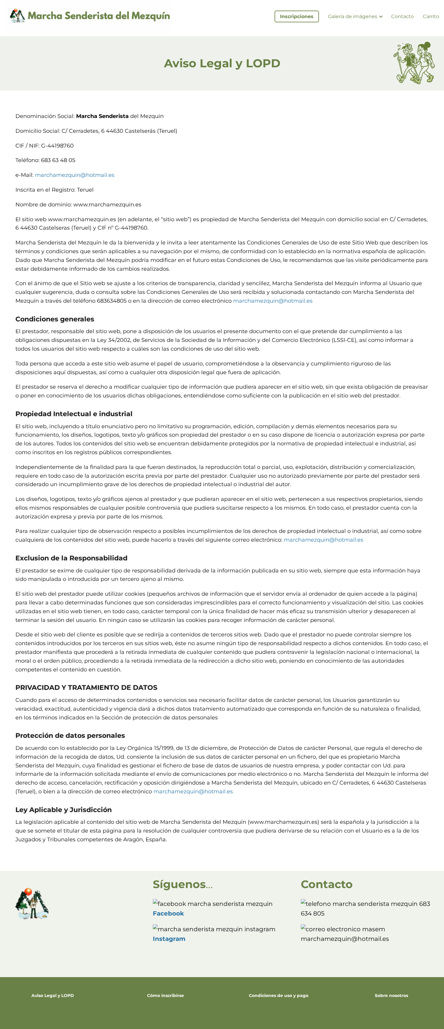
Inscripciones (297, 16)
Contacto (402, 16)
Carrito (431, 16)
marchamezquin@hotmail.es (74, 175)
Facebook (168, 913)
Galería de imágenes (352, 16)
